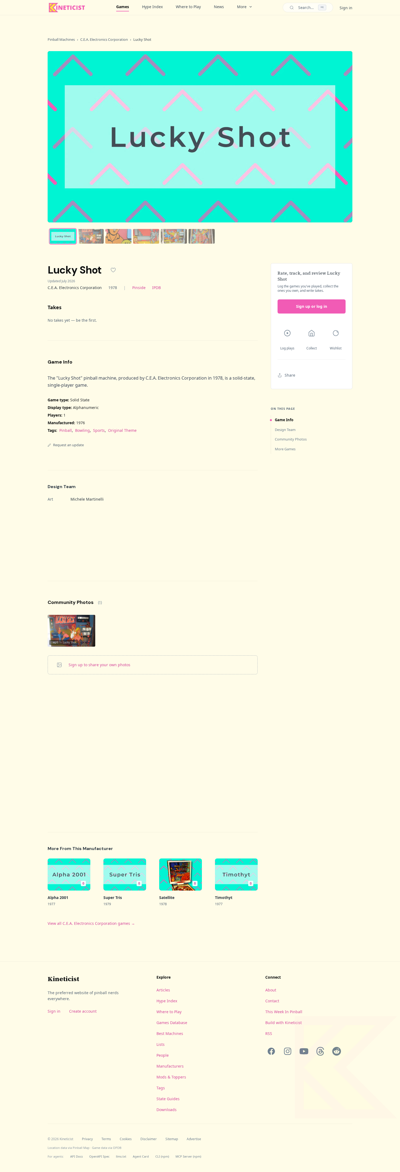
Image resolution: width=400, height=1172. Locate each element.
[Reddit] (337, 1051)
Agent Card (141, 1156)
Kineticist (63, 978)
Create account (83, 1011)
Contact (272, 1000)
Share (290, 375)
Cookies (126, 1139)
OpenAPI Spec (99, 1156)
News (219, 6)
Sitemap (171, 1139)
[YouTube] (304, 1051)
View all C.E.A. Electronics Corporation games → (91, 923)
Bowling (82, 430)
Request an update (68, 444)
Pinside (139, 287)
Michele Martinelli (87, 499)
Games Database (171, 1022)
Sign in (346, 7)
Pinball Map (81, 1148)
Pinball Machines (61, 39)
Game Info (284, 419)
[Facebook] (271, 1051)
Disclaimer (148, 1139)
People (162, 1055)
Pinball (65, 430)
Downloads (166, 1109)
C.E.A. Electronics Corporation (104, 39)
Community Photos (291, 439)
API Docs (76, 1156)
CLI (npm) (162, 1156)
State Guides (168, 1098)
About (270, 990)
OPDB (117, 1148)
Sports (99, 430)
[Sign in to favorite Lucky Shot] (113, 270)
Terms (106, 1139)
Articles (163, 990)
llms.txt (121, 1156)
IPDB (156, 287)
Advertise (194, 1139)
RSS (268, 1033)
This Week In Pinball (283, 1011)
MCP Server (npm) (188, 1156)
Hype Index (152, 6)
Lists (160, 1044)
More (242, 6)
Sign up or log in (311, 306)
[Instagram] (288, 1051)
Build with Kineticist (283, 1022)
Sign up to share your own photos (99, 664)
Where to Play (188, 6)
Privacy (87, 1139)
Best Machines (169, 1033)
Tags (160, 1087)
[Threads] (320, 1051)
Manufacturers (170, 1066)
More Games (285, 449)
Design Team (285, 429)
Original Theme (122, 430)
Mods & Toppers (171, 1077)
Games (122, 6)
